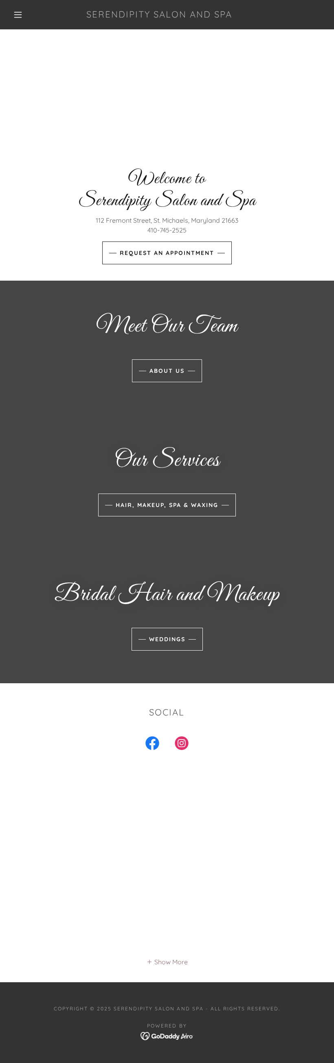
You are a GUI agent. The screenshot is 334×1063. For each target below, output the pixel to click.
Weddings (167, 639)
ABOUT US (167, 370)
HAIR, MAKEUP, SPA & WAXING (167, 505)
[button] (18, 15)
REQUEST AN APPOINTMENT (167, 253)
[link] (159, 15)
